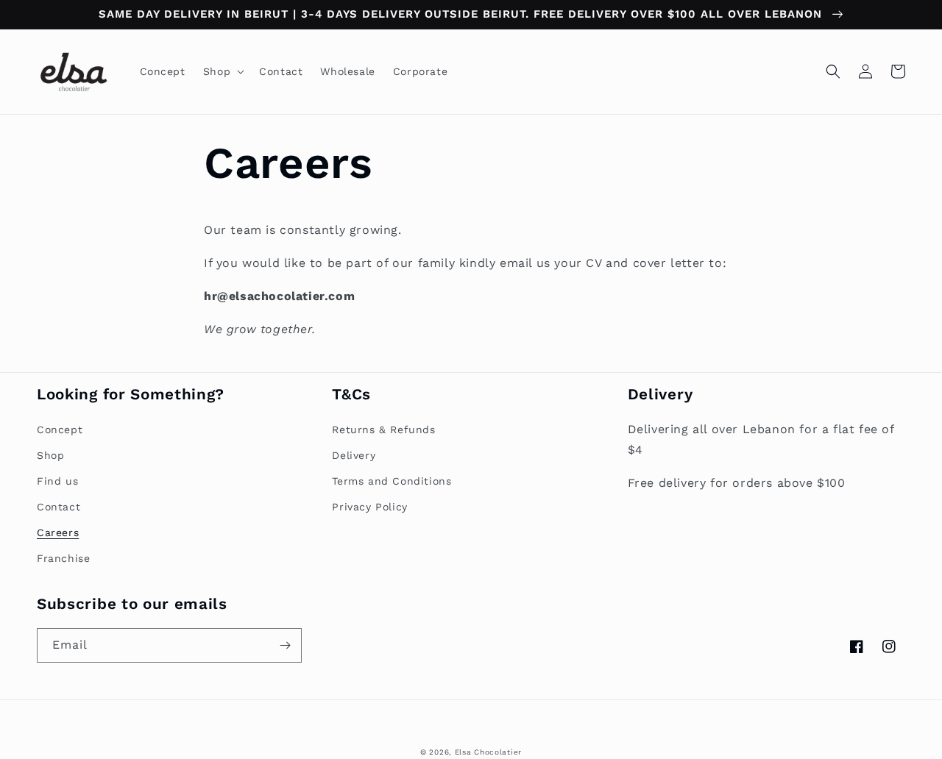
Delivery (353, 455)
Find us (57, 481)
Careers (58, 532)
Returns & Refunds (383, 429)
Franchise (63, 558)
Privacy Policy (369, 507)
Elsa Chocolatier (488, 752)
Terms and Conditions (391, 481)
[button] (222, 71)
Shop (50, 455)
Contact (58, 507)
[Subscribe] (285, 645)
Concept (59, 429)
